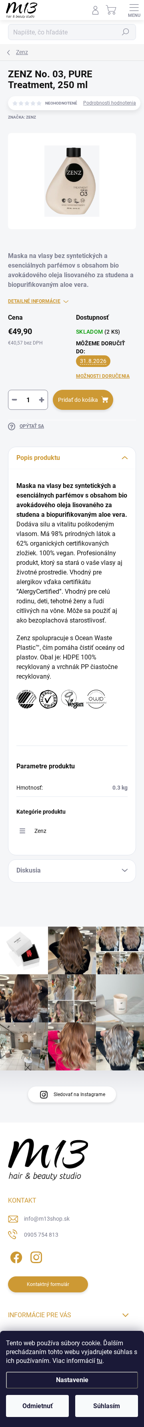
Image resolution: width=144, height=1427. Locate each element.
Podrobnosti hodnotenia (109, 103)
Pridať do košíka (78, 400)
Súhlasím (106, 1406)
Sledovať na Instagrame (79, 1094)
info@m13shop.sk (47, 1218)
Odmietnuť (37, 1406)
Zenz (40, 831)
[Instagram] (35, 1256)
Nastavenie (72, 1380)
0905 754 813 (41, 1234)
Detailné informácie (34, 301)
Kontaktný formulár (48, 1284)
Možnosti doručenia (103, 376)
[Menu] (134, 10)
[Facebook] (15, 1256)
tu (99, 1361)
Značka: (22, 117)
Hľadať (125, 32)
